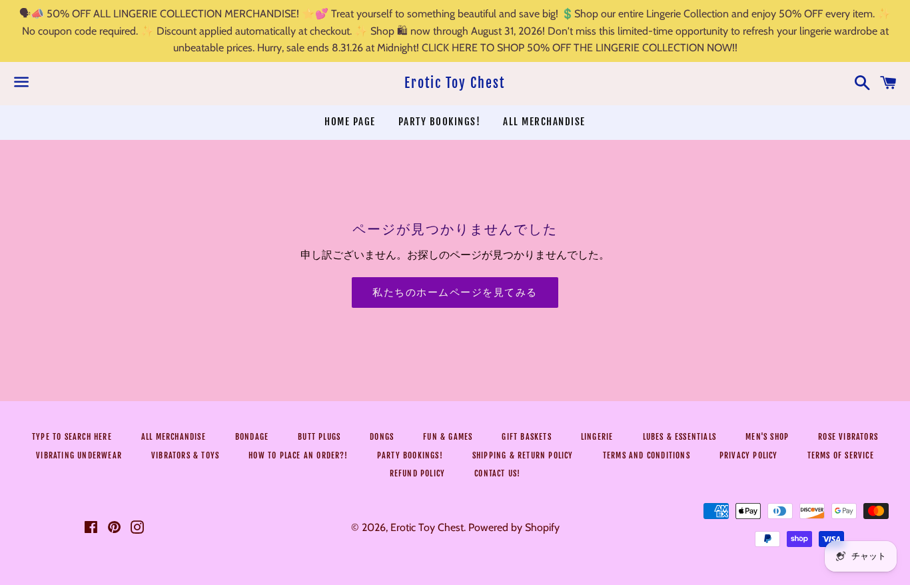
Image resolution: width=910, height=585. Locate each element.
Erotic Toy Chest (454, 83)
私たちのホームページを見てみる (455, 292)
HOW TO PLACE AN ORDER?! (298, 455)
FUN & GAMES (447, 437)
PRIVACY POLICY (748, 455)
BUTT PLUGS (319, 437)
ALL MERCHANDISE (544, 121)
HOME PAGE (350, 121)
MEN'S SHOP (767, 437)
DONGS (382, 437)
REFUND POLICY (418, 473)
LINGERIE (597, 437)
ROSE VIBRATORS (848, 437)
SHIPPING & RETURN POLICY (523, 455)
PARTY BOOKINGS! (439, 121)
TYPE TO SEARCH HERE (72, 437)
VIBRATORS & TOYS (185, 455)
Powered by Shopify (514, 527)
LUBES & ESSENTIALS (680, 437)
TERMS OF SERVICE (840, 455)
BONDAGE (251, 437)
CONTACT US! (497, 473)
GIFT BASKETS (526, 437)
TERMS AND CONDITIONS (646, 455)
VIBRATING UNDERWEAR (79, 455)
